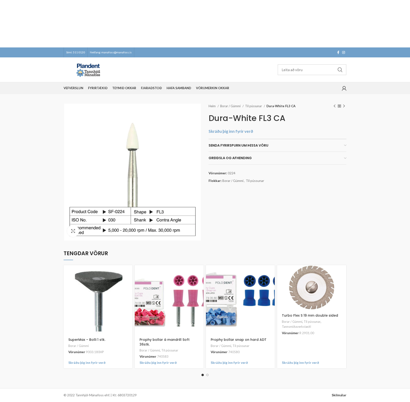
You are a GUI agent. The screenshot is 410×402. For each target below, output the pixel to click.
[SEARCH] (340, 69)
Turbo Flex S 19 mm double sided (310, 315)
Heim (212, 106)
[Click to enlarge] (73, 231)
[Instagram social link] (343, 52)
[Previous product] (334, 106)
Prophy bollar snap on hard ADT (238, 339)
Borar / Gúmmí (230, 106)
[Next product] (344, 106)
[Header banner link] (198, 23)
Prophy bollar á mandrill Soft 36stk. (165, 342)
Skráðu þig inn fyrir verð (231, 131)
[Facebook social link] (338, 52)
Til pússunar (254, 106)
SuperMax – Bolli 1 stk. (86, 339)
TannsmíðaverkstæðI (296, 326)
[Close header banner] (404, 23)
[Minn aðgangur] (344, 88)
